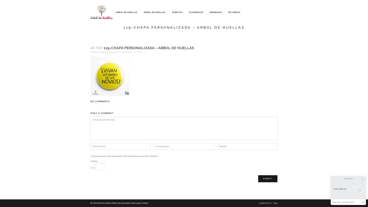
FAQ (275, 203)
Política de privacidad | (121, 203)
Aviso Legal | (136, 203)
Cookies (144, 203)
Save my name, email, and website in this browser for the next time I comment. (125, 156)
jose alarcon (114, 52)
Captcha (94, 161)
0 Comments (126, 52)
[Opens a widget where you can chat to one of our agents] (348, 190)
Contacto (265, 203)
